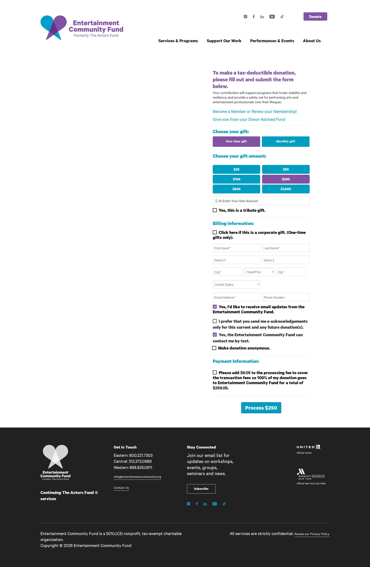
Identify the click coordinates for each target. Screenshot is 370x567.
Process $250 (261, 407)
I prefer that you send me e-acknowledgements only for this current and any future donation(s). (260, 324)
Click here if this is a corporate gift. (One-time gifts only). (259, 235)
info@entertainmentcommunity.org (137, 476)
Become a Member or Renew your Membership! (255, 111)
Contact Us (121, 487)
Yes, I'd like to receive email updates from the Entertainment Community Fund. (258, 309)
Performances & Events (272, 40)
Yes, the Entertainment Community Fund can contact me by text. (258, 337)
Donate (315, 16)
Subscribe (201, 488)
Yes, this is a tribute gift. (242, 210)
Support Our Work (224, 40)
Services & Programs (178, 40)
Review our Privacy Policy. (312, 534)
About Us (312, 40)
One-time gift (236, 141)
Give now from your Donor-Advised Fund (249, 119)
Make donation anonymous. (244, 347)
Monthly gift (285, 141)
